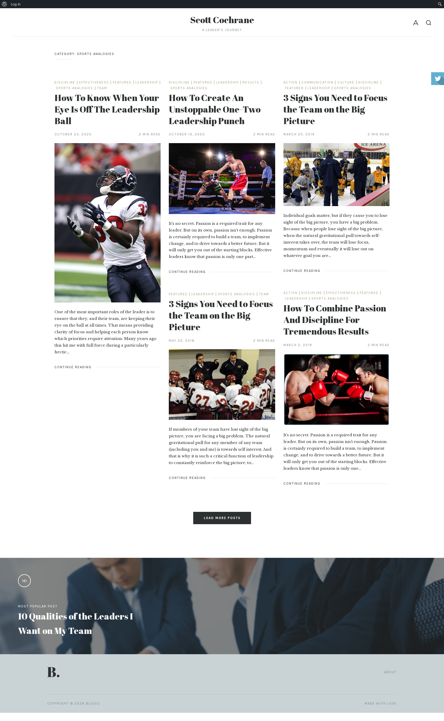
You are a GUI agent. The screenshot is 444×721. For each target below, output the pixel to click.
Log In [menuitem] (16, 4)
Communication (317, 82)
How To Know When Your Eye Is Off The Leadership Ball (107, 109)
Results (251, 82)
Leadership (146, 82)
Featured (122, 82)
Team (102, 88)
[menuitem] (4, 4)
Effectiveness (94, 82)
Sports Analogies (74, 88)
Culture (345, 82)
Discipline (64, 82)
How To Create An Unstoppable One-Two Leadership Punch (215, 109)
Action (290, 82)
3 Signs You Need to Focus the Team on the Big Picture (335, 109)
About (390, 672)
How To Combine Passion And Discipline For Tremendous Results (334, 319)
